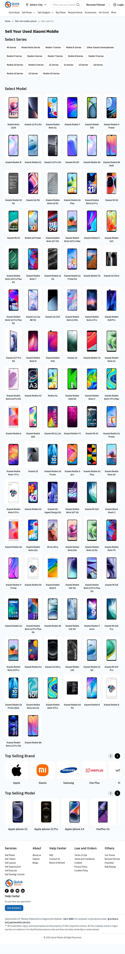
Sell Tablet (10, 859)
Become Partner (112, 859)
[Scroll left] (110, 756)
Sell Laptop (10, 862)
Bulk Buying (110, 866)
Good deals (14, 12)
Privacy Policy (80, 866)
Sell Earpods (11, 870)
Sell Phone (27, 12)
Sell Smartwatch (13, 866)
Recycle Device (75, 12)
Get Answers (14, 908)
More (113, 12)
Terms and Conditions (84, 859)
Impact (36, 859)
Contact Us (54, 859)
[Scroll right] (117, 756)
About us (37, 855)
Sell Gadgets (44, 12)
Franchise (109, 862)
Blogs (35, 862)
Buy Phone (61, 12)
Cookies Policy (81, 870)
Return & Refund (57, 862)
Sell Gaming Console (15, 874)
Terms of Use (80, 855)
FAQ (51, 855)
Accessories (90, 12)
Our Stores (104, 12)
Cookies (78, 862)
